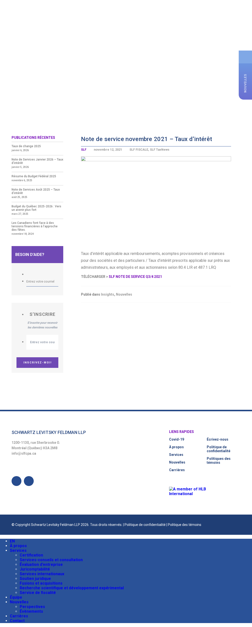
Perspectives (32, 606)
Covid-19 (176, 439)
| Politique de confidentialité (144, 525)
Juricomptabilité (35, 569)
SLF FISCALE (138, 149)
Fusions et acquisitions (41, 583)
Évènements (31, 611)
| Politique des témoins (183, 525)
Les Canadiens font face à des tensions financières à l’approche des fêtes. (35, 226)
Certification (31, 555)
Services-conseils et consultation (51, 559)
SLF (83, 149)
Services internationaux (42, 574)
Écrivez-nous (217, 439)
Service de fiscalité (38, 592)
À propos (176, 447)
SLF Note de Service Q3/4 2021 (135, 277)
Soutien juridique (35, 578)
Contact (17, 620)
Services (176, 455)
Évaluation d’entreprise (41, 564)
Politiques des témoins (219, 461)
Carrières (177, 470)
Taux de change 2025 (26, 146)
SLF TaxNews (159, 149)
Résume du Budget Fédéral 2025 (34, 176)
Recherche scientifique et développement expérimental (72, 588)
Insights (107, 294)
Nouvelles (124, 294)
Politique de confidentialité (218, 449)
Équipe (16, 597)
